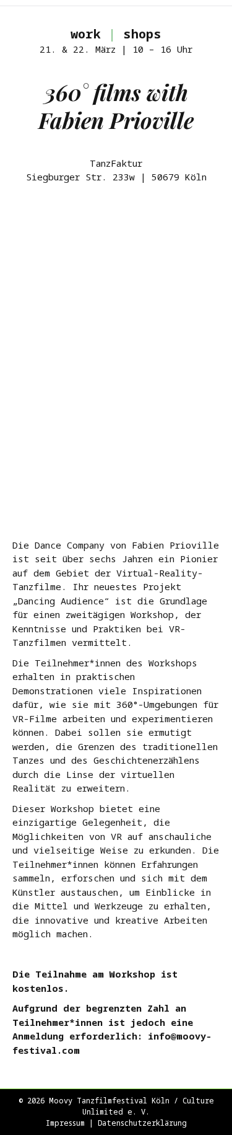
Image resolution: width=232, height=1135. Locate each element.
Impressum (65, 1123)
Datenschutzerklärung (142, 1123)
